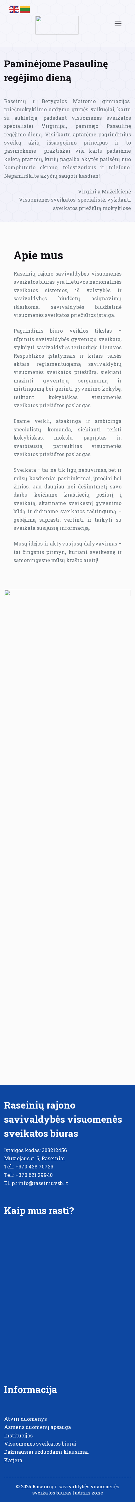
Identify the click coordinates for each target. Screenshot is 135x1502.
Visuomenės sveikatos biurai (40, 1443)
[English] (14, 8)
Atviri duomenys (25, 1418)
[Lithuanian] (25, 8)
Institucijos (18, 1435)
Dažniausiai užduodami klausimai (46, 1451)
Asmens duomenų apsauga (37, 1427)
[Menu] (118, 23)
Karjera (13, 1460)
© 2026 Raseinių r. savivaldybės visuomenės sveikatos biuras (67, 1489)
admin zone (89, 1492)
